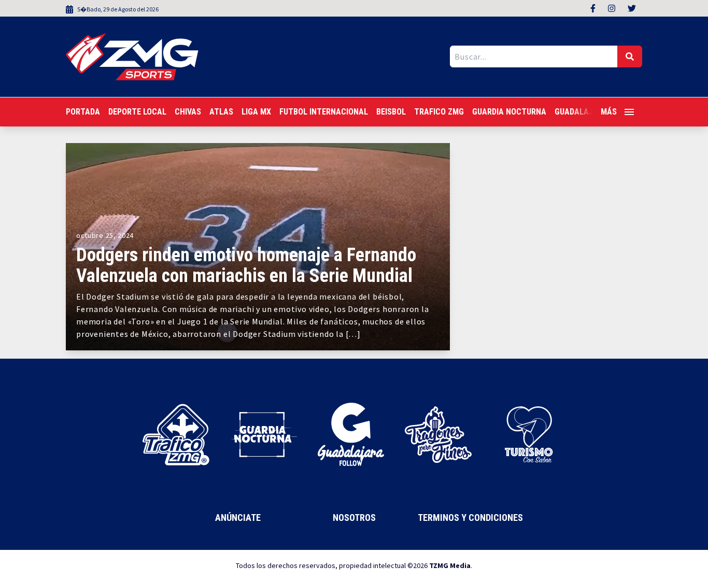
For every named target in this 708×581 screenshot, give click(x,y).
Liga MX (256, 112)
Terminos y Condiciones (470, 517)
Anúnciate (238, 517)
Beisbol (391, 112)
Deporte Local (137, 112)
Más (609, 112)
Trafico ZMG (439, 112)
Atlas (221, 112)
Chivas (188, 112)
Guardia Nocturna (509, 112)
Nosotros (354, 517)
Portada (83, 112)
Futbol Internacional (323, 112)
